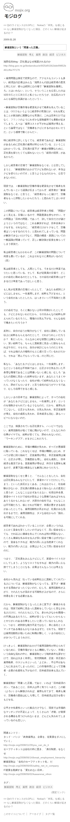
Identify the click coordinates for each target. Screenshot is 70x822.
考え (31, 54)
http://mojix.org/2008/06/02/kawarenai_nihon (27, 774)
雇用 (38, 54)
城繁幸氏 (8, 94)
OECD (14, 111)
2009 (6, 39)
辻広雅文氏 (21, 94)
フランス (15, 119)
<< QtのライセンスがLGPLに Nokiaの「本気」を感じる (34, 25)
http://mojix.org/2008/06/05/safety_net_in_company (31, 765)
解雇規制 (22, 54)
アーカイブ (35, 814)
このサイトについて (14, 814)
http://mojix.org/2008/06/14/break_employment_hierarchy (34, 757)
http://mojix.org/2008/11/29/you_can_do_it (26, 745)
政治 (45, 54)
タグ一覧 (50, 814)
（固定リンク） (58, 792)
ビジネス (61, 54)
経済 (51, 54)
